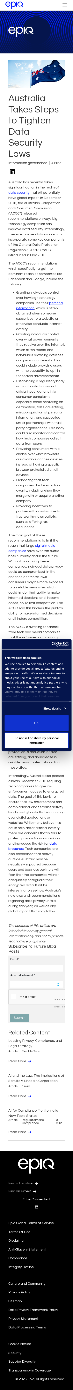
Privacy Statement (23, 1319)
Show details (52, 708)
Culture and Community (27, 1283)
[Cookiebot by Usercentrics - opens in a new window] (52, 644)
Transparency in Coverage (29, 1370)
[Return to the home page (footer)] (14, 5)
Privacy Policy (19, 1292)
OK (36, 723)
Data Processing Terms (27, 1327)
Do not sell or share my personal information (36, 740)
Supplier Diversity (22, 1361)
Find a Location (21, 1183)
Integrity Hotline (21, 1267)
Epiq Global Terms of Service (31, 1223)
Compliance (17, 1258)
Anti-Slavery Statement (27, 1249)
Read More (17, 1061)
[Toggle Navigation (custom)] (65, 5)
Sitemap (15, 1301)
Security (14, 1353)
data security (19, 192)
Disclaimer (16, 1240)
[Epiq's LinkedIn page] (36, 1207)
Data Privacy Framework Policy (33, 1310)
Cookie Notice (19, 1344)
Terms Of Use (19, 1232)
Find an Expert (20, 1191)
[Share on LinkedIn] (12, 172)
